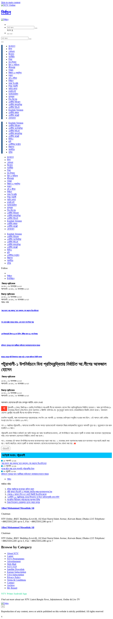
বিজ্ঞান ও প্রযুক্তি (15, 72)
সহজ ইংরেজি (13, 83)
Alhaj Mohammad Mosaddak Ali (17, 508)
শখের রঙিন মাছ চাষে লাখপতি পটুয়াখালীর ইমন (17, 468)
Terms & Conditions (16, 580)
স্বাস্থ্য (11, 70)
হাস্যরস (11, 96)
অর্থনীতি (12, 57)
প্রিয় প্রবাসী (13, 86)
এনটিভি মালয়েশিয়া (15, 104)
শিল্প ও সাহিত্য (14, 64)
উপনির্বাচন (10, 278)
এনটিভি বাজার (14, 112)
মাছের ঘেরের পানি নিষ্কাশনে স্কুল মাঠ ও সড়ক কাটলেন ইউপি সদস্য (21, 357)
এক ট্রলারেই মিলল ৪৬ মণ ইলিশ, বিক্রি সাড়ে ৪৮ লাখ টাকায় (19, 334)
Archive (11, 585)
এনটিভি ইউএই (14, 107)
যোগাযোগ (12, 118)
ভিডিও (11, 139)
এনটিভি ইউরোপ (14, 102)
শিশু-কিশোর (13, 99)
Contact (10, 582)
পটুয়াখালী (5, 448)
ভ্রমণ (11, 75)
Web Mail (11, 564)
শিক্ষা (10, 59)
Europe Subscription (16, 572)
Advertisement (14, 561)
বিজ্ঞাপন (11, 147)
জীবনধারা (12, 67)
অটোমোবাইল (13, 94)
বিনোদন (11, 54)
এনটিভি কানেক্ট (14, 115)
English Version (16, 110)
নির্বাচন (6, 12)
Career (10, 556)
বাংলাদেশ (12, 46)
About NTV (13, 553)
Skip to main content (10, 2)
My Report (12, 588)
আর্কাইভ (12, 149)
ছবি (10, 141)
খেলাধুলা (12, 51)
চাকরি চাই (12, 91)
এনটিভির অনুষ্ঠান (15, 144)
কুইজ (11, 152)
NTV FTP (12, 566)
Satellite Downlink (15, 569)
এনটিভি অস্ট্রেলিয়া (16, 128)
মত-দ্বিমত (12, 62)
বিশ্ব (10, 49)
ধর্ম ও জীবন (13, 78)
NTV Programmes (15, 558)
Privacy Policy (14, 577)
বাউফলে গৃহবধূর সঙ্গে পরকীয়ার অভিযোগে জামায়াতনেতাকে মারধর (20, 345)
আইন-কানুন (13, 88)
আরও (9, 479)
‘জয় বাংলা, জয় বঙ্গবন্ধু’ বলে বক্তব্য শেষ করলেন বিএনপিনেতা (20, 310)
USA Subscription (15, 574)
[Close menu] (2, 41)
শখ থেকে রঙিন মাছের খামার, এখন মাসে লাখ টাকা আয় (17, 322)
